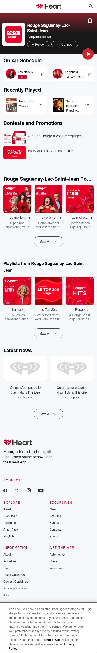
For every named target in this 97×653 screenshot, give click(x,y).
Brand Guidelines (14, 574)
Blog (6, 568)
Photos (54, 536)
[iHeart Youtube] (41, 490)
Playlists (9, 536)
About (7, 554)
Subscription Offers (15, 588)
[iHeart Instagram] (29, 490)
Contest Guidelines (15, 581)
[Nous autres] (11, 105)
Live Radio (10, 516)
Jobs (6, 595)
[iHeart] (48, 6)
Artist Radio (11, 529)
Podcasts (9, 522)
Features (55, 516)
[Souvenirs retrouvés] (58, 105)
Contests (55, 529)
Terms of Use (51, 639)
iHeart (7, 509)
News (53, 509)
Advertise (9, 561)
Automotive (57, 554)
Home (53, 561)
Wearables (56, 568)
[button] (88, 54)
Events (54, 522)
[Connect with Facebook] (5, 490)
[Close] (90, 609)
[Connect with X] (16, 490)
